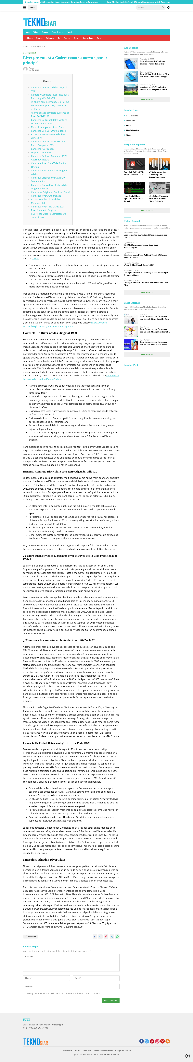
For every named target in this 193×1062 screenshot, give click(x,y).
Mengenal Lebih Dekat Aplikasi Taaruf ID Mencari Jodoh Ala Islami (145, 256)
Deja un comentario (41, 152)
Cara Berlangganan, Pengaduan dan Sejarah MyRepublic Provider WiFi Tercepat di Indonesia (155, 330)
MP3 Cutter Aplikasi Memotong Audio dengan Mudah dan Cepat (157, 175)
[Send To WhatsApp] (117, 936)
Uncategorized (29, 53)
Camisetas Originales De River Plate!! (50, 192)
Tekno (35, 32)
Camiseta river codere (43, 148)
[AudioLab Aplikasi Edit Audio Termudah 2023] (134, 164)
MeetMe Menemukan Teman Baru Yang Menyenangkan (141, 246)
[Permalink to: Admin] (25, 68)
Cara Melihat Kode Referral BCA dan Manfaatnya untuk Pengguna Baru (118, 2)
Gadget (67, 38)
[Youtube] (162, 1041)
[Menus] (25, 7)
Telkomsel (50, 38)
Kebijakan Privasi (123, 1051)
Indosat (39, 38)
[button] (163, 7)
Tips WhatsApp (132, 130)
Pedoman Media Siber (103, 1051)
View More (146, 100)
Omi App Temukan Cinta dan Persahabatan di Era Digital (146, 284)
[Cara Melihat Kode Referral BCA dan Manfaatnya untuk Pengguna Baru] (131, 76)
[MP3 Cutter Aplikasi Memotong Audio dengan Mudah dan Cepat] (159, 164)
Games (76, 38)
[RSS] (167, 1041)
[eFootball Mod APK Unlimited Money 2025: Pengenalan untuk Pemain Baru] (131, 89)
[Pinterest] (152, 1041)
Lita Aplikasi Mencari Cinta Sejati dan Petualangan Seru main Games (146, 274)
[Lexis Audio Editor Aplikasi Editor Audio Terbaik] (134, 188)
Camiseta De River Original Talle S (48, 130)
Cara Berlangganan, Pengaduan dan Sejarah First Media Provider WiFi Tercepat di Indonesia (154, 343)
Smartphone (88, 38)
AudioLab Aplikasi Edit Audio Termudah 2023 (134, 173)
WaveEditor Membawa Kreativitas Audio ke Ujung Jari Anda (158, 198)
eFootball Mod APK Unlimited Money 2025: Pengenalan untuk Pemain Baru (153, 88)
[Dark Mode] (168, 7)
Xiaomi (129, 135)
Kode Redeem (132, 116)
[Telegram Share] (112, 936)
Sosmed (45, 32)
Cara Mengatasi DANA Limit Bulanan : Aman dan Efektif (152, 62)
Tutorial (100, 38)
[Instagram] (157, 1041)
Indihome (29, 38)
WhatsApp (130, 121)
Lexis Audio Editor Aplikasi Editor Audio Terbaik (133, 198)
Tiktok (129, 125)
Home (27, 32)
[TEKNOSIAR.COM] (40, 21)
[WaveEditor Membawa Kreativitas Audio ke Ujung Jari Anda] (159, 188)
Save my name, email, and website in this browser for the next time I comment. (62, 993)
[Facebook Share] (95, 936)
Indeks (32, 7)
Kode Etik (87, 1051)
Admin (31, 68)
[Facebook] (141, 1041)
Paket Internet (58, 32)
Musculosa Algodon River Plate (47, 127)
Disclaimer (67, 1051)
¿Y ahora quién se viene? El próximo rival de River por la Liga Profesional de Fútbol (50, 105)
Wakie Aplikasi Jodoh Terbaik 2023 (139, 265)
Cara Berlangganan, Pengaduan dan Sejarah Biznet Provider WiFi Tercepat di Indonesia (154, 317)
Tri (59, 38)
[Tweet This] (100, 936)
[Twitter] (147, 1041)
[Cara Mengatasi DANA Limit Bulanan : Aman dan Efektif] (131, 63)
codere (35, 258)
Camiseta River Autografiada (46, 195)
